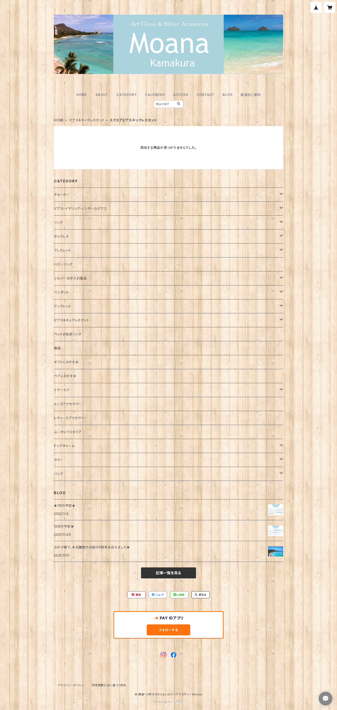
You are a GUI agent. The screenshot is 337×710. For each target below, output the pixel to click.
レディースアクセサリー (70, 418)
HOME (81, 95)
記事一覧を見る (168, 573)
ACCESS (180, 95)
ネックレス (61, 236)
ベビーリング (63, 264)
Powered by (163, 701)
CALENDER (155, 95)
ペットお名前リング (67, 334)
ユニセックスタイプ (67, 432)
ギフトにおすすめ (66, 362)
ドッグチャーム (64, 446)
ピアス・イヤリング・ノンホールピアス (80, 208)
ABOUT (101, 95)
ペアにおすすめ (65, 376)
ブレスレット (62, 250)
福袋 (57, 348)
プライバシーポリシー (71, 685)
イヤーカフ (61, 390)
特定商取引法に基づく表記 (109, 685)
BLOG (227, 95)
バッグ (58, 474)
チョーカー (61, 194)
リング (58, 222)
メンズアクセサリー (67, 404)
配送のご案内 (251, 95)
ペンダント (61, 292)
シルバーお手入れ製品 (70, 278)
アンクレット (62, 306)
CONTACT (205, 95)
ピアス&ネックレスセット (87, 120)
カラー (58, 460)
